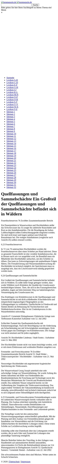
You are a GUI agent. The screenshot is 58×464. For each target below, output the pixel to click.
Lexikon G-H (12, 87)
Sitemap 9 (10, 131)
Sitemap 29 (11, 180)
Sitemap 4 (10, 119)
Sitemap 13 (11, 141)
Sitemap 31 (11, 185)
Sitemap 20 (11, 158)
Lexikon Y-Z (11, 109)
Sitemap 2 (10, 114)
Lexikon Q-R (12, 99)
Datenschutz (14, 461)
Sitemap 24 (11, 168)
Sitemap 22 (11, 163)
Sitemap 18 (11, 153)
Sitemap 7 (10, 126)
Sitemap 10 (11, 134)
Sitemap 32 (11, 187)
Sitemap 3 (10, 116)
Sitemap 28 (11, 177)
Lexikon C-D (12, 82)
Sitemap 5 (10, 121)
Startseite (10, 77)
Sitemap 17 (11, 151)
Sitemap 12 (11, 138)
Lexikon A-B (12, 80)
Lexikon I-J (11, 90)
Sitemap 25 (11, 170)
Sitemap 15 (11, 146)
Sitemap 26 (11, 173)
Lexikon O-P (12, 97)
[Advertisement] (29, 45)
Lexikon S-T (11, 102)
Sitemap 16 (11, 148)
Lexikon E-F (11, 85)
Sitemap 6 (10, 124)
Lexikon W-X (12, 107)
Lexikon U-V (12, 104)
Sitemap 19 (11, 155)
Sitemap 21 (11, 160)
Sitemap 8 (10, 129)
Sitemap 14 (11, 143)
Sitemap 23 (11, 165)
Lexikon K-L (12, 92)
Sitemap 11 (11, 136)
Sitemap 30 (11, 182)
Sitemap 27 (11, 175)
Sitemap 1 (10, 112)
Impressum (25, 461)
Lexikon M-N (12, 95)
